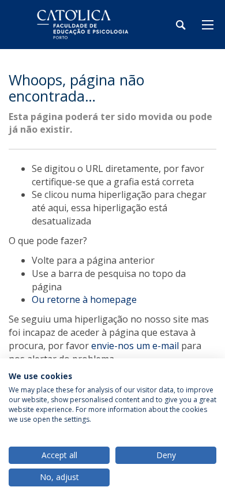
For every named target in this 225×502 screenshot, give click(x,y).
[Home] (81, 24)
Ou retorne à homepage (84, 299)
